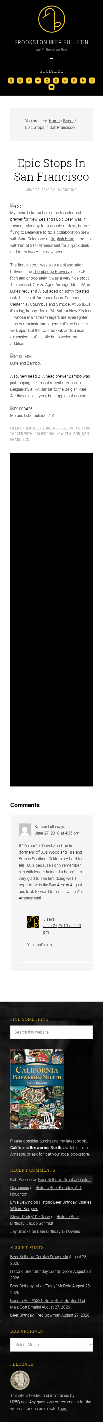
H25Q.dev (18, 1402)
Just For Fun (78, 428)
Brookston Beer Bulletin (51, 42)
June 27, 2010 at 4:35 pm (57, 833)
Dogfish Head (62, 238)
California (44, 434)
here (64, 1408)
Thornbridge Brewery (51, 271)
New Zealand (68, 434)
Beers (38, 428)
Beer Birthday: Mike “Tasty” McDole (40, 1286)
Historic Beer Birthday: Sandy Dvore (41, 1271)
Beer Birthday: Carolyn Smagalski (39, 1256)
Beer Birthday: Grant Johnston (64, 1179)
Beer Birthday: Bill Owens (58, 1231)
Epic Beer (64, 219)
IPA (38, 291)
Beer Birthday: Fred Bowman (35, 1315)
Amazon (17, 1154)
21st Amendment (45, 245)
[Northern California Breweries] (37, 1128)
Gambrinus (19, 1187)
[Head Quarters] (20, 1389)
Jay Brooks (20, 1231)
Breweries (55, 428)
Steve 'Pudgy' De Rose (30, 1216)
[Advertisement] (51, 619)
